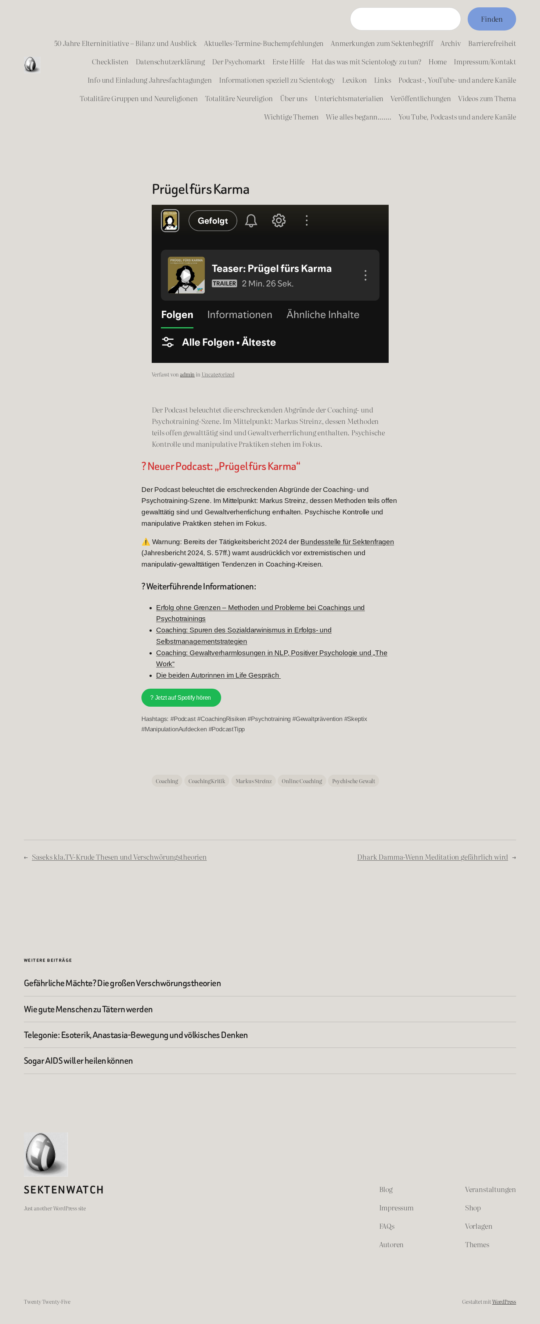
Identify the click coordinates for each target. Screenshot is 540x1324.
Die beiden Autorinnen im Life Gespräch (218, 675)
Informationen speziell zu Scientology (277, 79)
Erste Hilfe (288, 61)
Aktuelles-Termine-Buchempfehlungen (264, 43)
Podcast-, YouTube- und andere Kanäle (457, 79)
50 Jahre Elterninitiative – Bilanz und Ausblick (125, 43)
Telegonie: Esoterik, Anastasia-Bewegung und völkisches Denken (136, 1034)
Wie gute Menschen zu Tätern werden (88, 1009)
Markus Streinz (253, 781)
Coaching (167, 781)
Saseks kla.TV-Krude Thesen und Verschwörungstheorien (119, 856)
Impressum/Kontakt (485, 61)
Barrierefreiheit (492, 43)
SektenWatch (64, 1190)
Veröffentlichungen (420, 98)
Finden (492, 18)
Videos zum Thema (487, 98)
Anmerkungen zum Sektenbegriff (382, 43)
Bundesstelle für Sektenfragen (347, 542)
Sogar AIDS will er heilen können (78, 1060)
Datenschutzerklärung (170, 61)
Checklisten (110, 61)
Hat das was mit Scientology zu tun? (366, 61)
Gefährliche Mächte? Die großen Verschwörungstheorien (122, 983)
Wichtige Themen (291, 116)
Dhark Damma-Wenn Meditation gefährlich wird (432, 856)
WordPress (504, 1301)
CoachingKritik (206, 781)
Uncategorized (218, 374)
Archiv (450, 43)
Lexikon (354, 79)
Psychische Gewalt (353, 781)
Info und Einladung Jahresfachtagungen (149, 79)
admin (187, 374)
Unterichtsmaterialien (349, 98)
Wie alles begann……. (358, 116)
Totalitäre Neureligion (239, 98)
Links (382, 79)
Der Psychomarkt (238, 61)
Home (437, 61)
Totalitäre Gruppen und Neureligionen (139, 98)
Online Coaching (302, 781)
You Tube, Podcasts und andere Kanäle (457, 116)
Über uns (293, 98)
